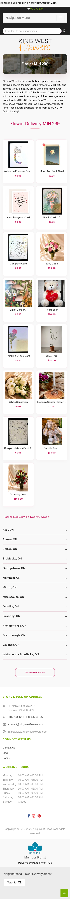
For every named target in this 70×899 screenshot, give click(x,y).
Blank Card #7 (18, 309)
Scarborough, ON (14, 635)
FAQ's (6, 758)
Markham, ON (11, 578)
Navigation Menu (18, 18)
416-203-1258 (16, 716)
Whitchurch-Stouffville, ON (21, 654)
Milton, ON (10, 587)
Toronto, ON (14, 882)
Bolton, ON (10, 549)
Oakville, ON (11, 606)
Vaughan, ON (11, 645)
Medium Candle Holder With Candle (51, 402)
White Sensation (18, 402)
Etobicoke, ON (12, 558)
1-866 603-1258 (35, 716)
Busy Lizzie (52, 263)
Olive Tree (51, 355)
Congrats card (18, 263)
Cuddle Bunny (52, 448)
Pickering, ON (11, 616)
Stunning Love (18, 494)
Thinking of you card (18, 355)
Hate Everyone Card (18, 217)
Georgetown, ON (14, 568)
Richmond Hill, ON (14, 625)
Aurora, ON (10, 539)
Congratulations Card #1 (18, 448)
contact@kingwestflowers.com (26, 724)
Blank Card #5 (51, 217)
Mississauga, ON (13, 597)
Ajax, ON (8, 530)
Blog (5, 752)
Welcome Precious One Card (18, 171)
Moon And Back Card (52, 171)
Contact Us (9, 747)
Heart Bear (52, 309)
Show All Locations (35, 672)
